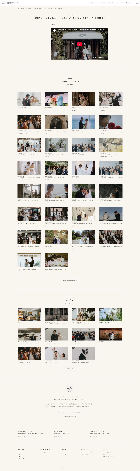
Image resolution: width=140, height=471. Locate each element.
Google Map (20, 436)
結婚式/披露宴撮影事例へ (69, 280)
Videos (34, 25)
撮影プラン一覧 (69, 368)
